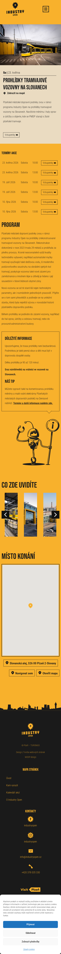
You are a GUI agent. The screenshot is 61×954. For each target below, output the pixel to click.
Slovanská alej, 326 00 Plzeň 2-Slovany (33, 663)
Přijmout (30, 924)
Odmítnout (31, 933)
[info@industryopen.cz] (30, 851)
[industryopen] (30, 819)
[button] (55, 515)
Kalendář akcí (13, 792)
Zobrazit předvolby (30, 941)
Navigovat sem (24, 673)
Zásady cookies (29, 949)
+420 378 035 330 (31, 872)
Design (19, 752)
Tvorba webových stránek (34, 752)
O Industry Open (14, 799)
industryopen (30, 825)
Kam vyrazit (12, 785)
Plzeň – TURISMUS (32, 745)
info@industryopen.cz (30, 856)
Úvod (8, 778)
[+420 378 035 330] (30, 866)
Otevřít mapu (50, 673)
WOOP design (30, 757)
